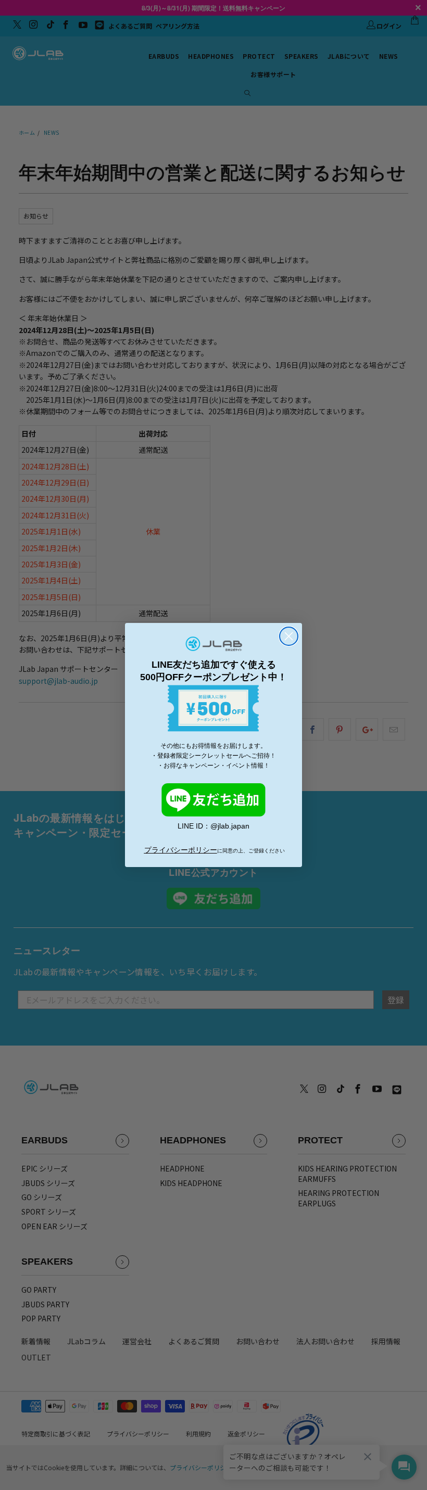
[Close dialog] (289, 636)
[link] (213, 800)
